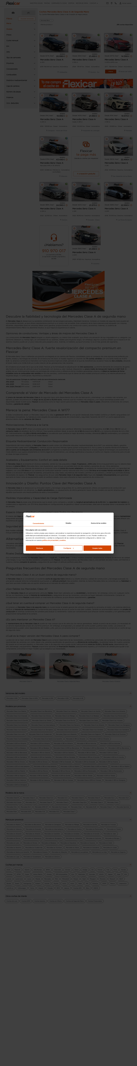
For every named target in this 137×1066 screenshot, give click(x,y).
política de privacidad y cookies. (54, 540)
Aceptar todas (97, 548)
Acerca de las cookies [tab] (98, 523)
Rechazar (39, 548)
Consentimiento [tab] (38, 523)
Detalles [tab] (68, 523)
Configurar (67, 548)
